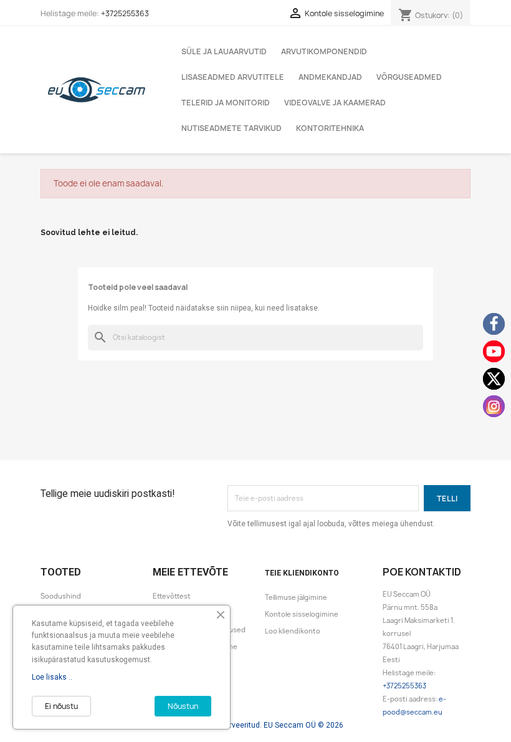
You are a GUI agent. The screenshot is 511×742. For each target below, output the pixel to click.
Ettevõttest (172, 596)
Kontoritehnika (330, 128)
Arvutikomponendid (324, 51)
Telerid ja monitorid (225, 102)
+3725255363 (125, 13)
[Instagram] (494, 406)
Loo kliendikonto (292, 631)
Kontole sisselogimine (301, 614)
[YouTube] (494, 351)
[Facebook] (494, 324)
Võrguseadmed (409, 77)
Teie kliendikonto (302, 573)
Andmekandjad (330, 77)
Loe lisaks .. (52, 677)
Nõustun (183, 706)
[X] (494, 379)
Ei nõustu (61, 706)
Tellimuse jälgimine (296, 597)
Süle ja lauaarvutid (224, 51)
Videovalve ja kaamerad (335, 102)
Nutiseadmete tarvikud (231, 128)
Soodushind (61, 596)
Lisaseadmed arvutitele (232, 77)
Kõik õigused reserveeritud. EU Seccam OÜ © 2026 (255, 725)
